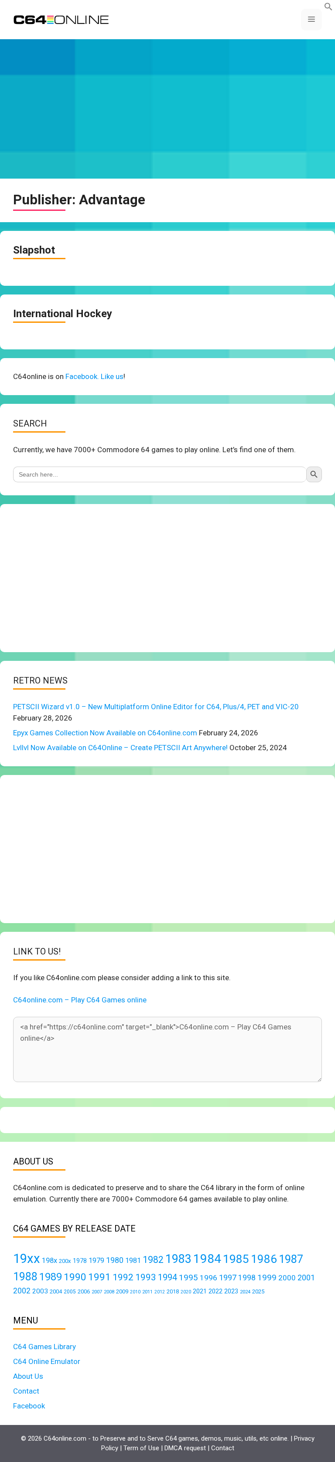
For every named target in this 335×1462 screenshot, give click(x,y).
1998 (247, 1277)
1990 (75, 1277)
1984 (207, 1259)
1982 (153, 1259)
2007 (97, 1292)
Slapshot (34, 250)
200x (65, 1261)
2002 (22, 1290)
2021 (200, 1291)
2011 (147, 1292)
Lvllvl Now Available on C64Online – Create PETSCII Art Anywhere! (120, 747)
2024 (245, 1292)
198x (49, 1260)
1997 (227, 1277)
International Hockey (62, 314)
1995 (188, 1277)
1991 (99, 1277)
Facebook (29, 1405)
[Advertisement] (167, 109)
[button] (328, 8)
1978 (80, 1260)
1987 (291, 1259)
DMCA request (185, 1448)
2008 (109, 1292)
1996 (208, 1277)
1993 (145, 1277)
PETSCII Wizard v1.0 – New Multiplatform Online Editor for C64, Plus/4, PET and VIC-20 (156, 706)
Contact (26, 1391)
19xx (26, 1258)
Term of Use (141, 1448)
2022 (215, 1291)
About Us (28, 1376)
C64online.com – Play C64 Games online (80, 999)
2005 (70, 1292)
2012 (159, 1292)
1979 (96, 1260)
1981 (133, 1260)
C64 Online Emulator (46, 1361)
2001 (306, 1277)
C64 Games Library (44, 1346)
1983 (178, 1259)
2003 (40, 1291)
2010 (135, 1292)
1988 (25, 1276)
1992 (123, 1277)
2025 (258, 1291)
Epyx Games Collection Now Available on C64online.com (105, 732)
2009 (122, 1291)
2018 (173, 1291)
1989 (50, 1277)
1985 (236, 1259)
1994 (167, 1277)
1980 (114, 1260)
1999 (267, 1277)
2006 (84, 1291)
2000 (287, 1277)
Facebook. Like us (94, 376)
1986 (264, 1259)
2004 (56, 1291)
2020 (186, 1292)
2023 (231, 1291)
